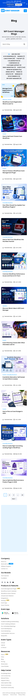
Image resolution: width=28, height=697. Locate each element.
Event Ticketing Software (8, 624)
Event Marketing (5, 631)
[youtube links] (13, 582)
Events (9, 99)
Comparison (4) (14, 63)
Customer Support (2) (14, 65)
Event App (4, 602)
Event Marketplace (6, 628)
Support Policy (5, 680)
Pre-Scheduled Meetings (8, 626)
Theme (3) (19, 71)
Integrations (4, 598)
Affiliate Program (6, 566)
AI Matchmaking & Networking (10, 621)
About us (3, 561)
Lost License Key (5, 675)
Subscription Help (6, 682)
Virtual (3, 642)
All (9, 54)
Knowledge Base (6, 673)
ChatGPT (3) (20, 58)
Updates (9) (9, 74)
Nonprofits (4, 635)
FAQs (2, 657)
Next (13, 498)
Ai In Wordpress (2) (9, 56)
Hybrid (3, 645)
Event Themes (5, 605)
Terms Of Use (13, 694)
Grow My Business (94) (14, 69)
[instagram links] (10, 582)
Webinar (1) (18, 74)
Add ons (5, 99)
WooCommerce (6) (14, 76)
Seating (3, 600)
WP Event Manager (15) (14, 78)
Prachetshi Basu (8, 110)
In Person (3, 647)
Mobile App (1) (10, 71)
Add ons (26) (16, 54)
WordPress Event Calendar (9, 591)
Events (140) (21, 67)
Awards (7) (21, 56)
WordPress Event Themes (8, 593)
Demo (3, 654)
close (27, 4)
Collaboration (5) (14, 60)
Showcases (4, 664)
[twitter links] (5, 582)
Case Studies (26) (9, 58)
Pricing (3, 661)
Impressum (5, 694)
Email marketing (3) (9, 67)
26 (22, 495)
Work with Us (4, 564)
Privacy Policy (22, 694)
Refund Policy (5, 678)
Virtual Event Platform (7, 595)
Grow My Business (8, 202)
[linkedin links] (8, 582)
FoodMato (4, 578)
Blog (2, 659)
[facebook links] (2, 582)
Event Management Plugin (8, 588)
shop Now (18, 4)
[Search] (24, 44)
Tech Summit (5, 575)
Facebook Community (7, 687)
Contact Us (4, 568)
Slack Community (6, 685)
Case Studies (5, 666)
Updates (5, 306)
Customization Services (8, 633)
